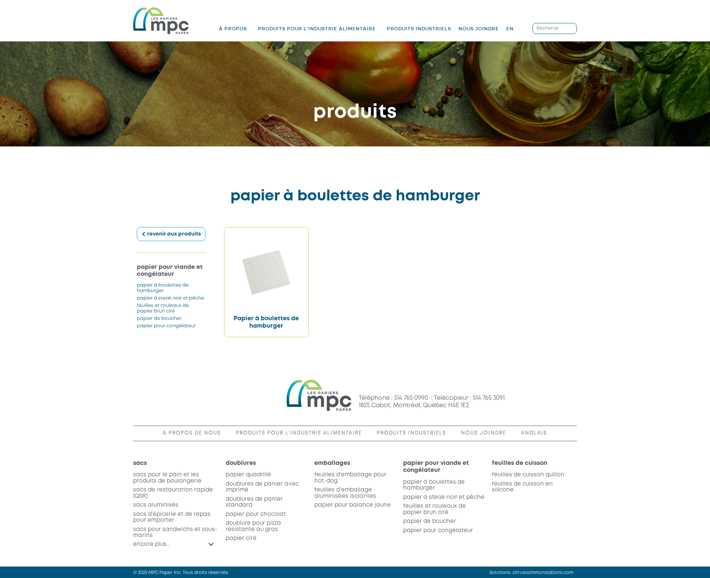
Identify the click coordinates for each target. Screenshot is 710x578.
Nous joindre (479, 29)
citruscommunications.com (543, 573)
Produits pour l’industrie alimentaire (317, 29)
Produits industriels (419, 29)
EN (510, 29)
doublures (241, 463)
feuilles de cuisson (519, 463)
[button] (173, 544)
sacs (140, 463)
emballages (332, 463)
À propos (233, 29)
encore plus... (151, 544)
